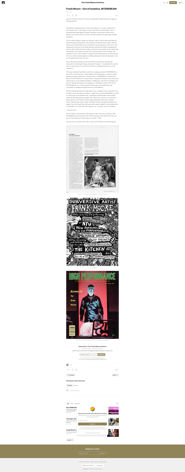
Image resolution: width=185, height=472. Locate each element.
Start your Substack (89, 465)
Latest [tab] (71, 403)
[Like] (67, 415)
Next (114, 375)
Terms (96, 461)
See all (69, 440)
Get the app (100, 465)
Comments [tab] (69, 385)
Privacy (92, 461)
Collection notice (102, 461)
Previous (71, 375)
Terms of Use (99, 427)
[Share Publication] (167, 2)
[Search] (164, 2)
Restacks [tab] (76, 385)
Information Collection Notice (92, 428)
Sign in (180, 2)
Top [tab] (68, 403)
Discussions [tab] (77, 403)
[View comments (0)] (72, 15)
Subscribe (173, 2)
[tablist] (72, 385)
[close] (106, 407)
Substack (85, 469)
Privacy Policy (103, 428)
